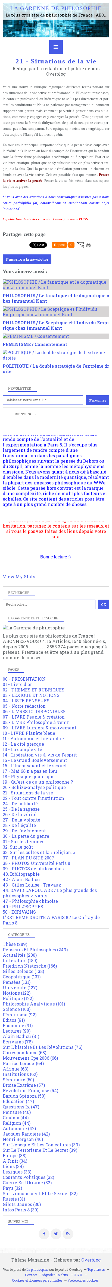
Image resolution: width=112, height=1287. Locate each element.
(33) (17, 1172)
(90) (16, 1031)
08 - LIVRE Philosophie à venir (36, 722)
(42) (19, 1128)
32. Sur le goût (18, 847)
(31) (14, 1199)
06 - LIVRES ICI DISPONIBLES (34, 711)
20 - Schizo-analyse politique (34, 787)
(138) (23, 971)
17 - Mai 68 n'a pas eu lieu (30, 771)
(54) (30, 1090)
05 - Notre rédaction (24, 706)
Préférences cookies (83, 1280)
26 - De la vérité (19, 814)
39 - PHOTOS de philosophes (33, 868)
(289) (15, 944)
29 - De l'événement (24, 830)
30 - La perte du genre (26, 836)
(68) (24, 1052)
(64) (23, 1063)
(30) (22, 1204)
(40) (23, 1139)
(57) (24, 1085)
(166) (30, 966)
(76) (42, 1047)
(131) (22, 976)
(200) (20, 955)
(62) (20, 1074)
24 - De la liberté (20, 803)
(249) (35, 949)
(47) (18, 1101)
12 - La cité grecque (23, 744)
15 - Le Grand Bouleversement (35, 760)
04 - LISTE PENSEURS (26, 700)
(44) (16, 1117)
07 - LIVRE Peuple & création (34, 717)
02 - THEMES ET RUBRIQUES (33, 690)
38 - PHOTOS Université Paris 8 (36, 863)
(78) (18, 1042)
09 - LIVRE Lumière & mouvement (39, 727)
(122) (16, 993)
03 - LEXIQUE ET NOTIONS (31, 695)
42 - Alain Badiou (21, 879)
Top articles (96, 1269)
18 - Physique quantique (29, 776)
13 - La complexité (22, 749)
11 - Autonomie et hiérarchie (33, 738)
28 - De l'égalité (19, 825)
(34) (15, 1161)
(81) (21, 1036)
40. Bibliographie (21, 874)
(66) (30, 1058)
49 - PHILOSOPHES (23, 906)
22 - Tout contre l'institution (33, 798)
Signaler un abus (55, 1275)
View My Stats (19, 576)
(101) (34, 1004)
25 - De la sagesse (21, 809)
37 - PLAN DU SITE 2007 (28, 858)
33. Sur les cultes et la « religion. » (39, 852)
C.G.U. (78, 1275)
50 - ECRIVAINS (19, 912)
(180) (20, 960)
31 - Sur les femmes (23, 841)
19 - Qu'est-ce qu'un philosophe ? (38, 782)
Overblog (91, 1260)
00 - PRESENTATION (24, 679)
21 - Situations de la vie (28, 793)
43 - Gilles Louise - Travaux (32, 885)
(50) (24, 1096)
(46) (17, 1112)
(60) (18, 1079)
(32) (28, 1177)
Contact (31, 1275)
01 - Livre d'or (17, 684)
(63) (15, 1069)
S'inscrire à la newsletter (27, 259)
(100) (16, 1009)
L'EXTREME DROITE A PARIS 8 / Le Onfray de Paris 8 (51, 920)
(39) (41, 1144)
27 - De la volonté (21, 820)
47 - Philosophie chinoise (30, 901)
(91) (14, 1020)
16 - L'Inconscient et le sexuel (35, 765)
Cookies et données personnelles (37, 1280)
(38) (14, 1155)
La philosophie (37, 1269)
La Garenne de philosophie (56, 8)
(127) (20, 987)
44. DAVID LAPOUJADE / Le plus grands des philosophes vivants (50, 892)
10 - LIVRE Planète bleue (29, 733)
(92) (19, 1014)
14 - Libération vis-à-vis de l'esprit (40, 755)
